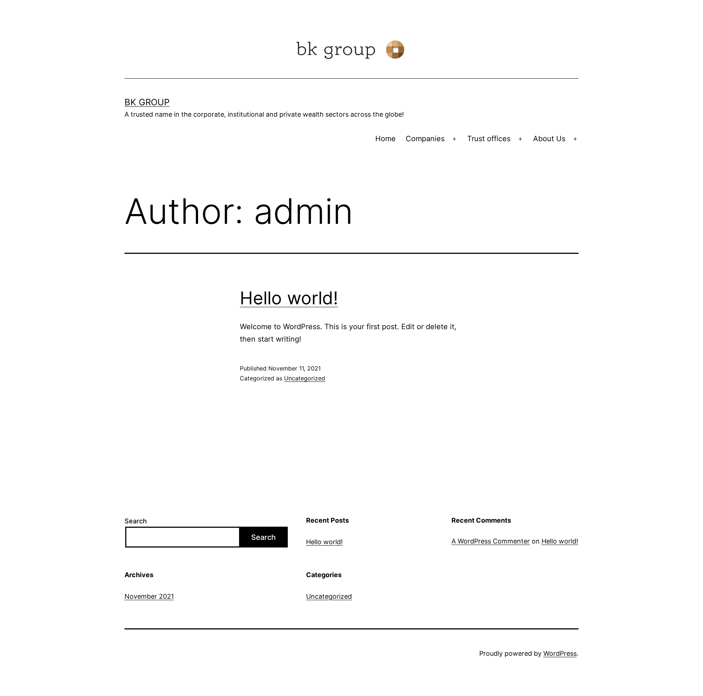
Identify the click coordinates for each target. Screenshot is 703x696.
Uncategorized (304, 378)
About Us (549, 138)
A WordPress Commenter (490, 541)
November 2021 (149, 596)
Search (135, 521)
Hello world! (289, 298)
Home (385, 138)
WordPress (560, 653)
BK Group (147, 102)
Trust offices (488, 138)
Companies (425, 138)
